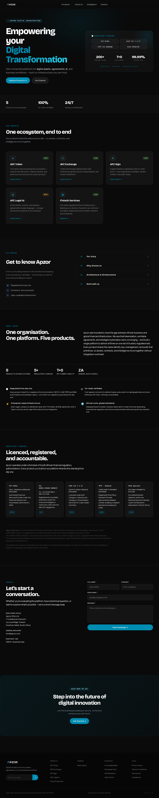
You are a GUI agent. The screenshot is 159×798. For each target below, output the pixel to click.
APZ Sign (53, 773)
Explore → (64, 218)
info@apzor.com (13, 633)
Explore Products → (18, 80)
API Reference (110, 773)
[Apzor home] (11, 4)
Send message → (120, 627)
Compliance (92, 4)
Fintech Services (56, 781)
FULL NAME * (91, 582)
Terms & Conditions (139, 769)
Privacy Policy (137, 765)
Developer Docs (111, 769)
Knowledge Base (111, 765)
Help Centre (109, 777)
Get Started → (79, 721)
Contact (104, 4)
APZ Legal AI (55, 777)
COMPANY (125, 582)
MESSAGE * (91, 603)
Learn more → (16, 179)
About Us (79, 4)
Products (66, 4)
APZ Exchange (55, 769)
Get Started (40, 80)
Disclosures (136, 773)
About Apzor (82, 765)
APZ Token (54, 765)
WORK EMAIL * (92, 592)
